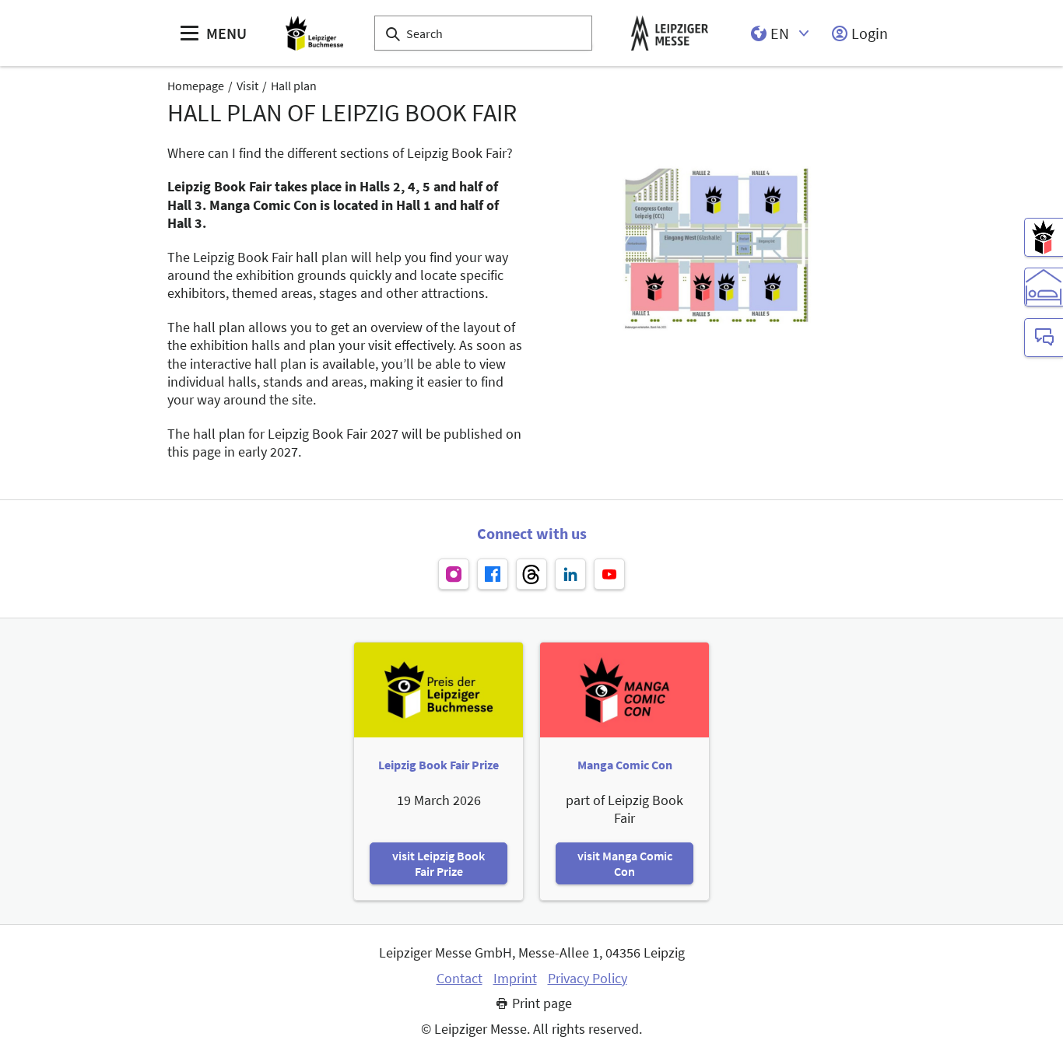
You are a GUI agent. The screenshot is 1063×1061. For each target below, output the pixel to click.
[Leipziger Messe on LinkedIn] (570, 574)
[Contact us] (1043, 337)
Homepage (195, 85)
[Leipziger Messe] (669, 33)
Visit (247, 85)
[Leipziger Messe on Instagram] (453, 574)
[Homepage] (314, 33)
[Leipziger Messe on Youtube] (609, 574)
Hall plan (294, 85)
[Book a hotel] (1043, 287)
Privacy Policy (587, 978)
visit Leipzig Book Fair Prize (438, 863)
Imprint (515, 978)
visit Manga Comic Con (624, 863)
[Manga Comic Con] (1043, 237)
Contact (459, 978)
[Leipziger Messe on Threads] (531, 574)
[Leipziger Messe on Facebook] (492, 574)
